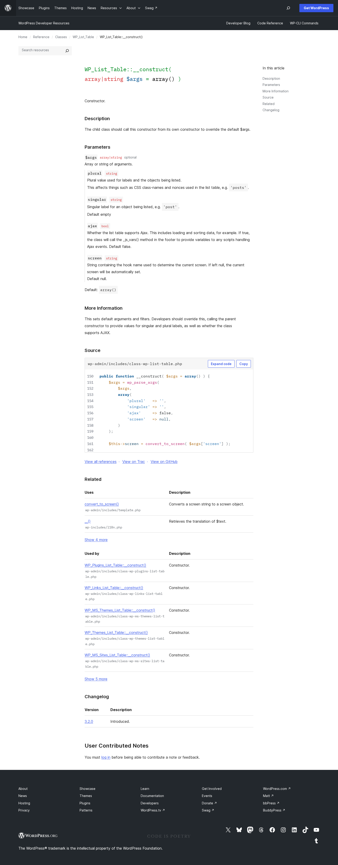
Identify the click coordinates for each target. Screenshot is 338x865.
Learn (145, 789)
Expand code (221, 364)
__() (88, 521)
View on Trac (133, 461)
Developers (150, 803)
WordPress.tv (153, 810)
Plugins (85, 803)
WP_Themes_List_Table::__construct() (116, 632)
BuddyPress (274, 810)
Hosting (24, 803)
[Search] (67, 50)
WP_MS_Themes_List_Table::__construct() (120, 610)
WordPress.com (277, 789)
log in (105, 757)
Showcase (87, 789)
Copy (243, 364)
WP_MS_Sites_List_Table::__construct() (117, 655)
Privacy (24, 810)
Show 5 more (96, 679)
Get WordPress (316, 8)
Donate (209, 803)
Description (271, 78)
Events (207, 796)
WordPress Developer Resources (43, 23)
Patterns (86, 810)
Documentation (152, 796)
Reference (41, 37)
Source (268, 97)
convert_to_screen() (102, 504)
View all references (101, 461)
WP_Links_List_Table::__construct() (114, 587)
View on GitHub (164, 461)
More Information (276, 91)
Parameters (271, 85)
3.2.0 (89, 721)
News (22, 796)
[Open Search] (288, 8)
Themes (86, 796)
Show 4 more (96, 539)
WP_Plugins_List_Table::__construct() (115, 565)
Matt (268, 796)
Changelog (271, 110)
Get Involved (212, 789)
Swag (208, 810)
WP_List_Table (83, 37)
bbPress (271, 803)
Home (22, 37)
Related (269, 104)
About (23, 789)
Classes (61, 37)
